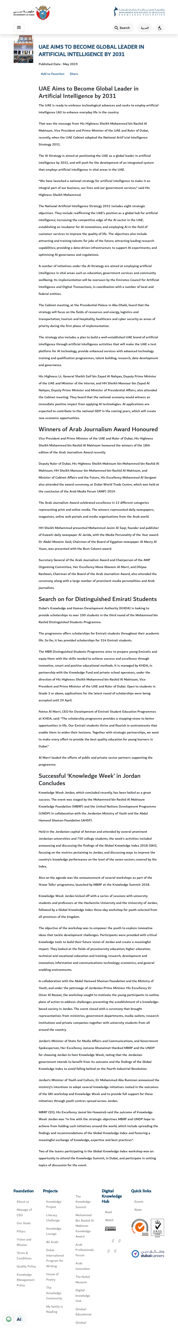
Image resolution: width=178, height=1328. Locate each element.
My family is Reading (54, 1309)
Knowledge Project (53, 1204)
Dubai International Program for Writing (55, 1258)
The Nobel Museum (83, 1279)
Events (138, 1201)
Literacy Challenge (53, 1217)
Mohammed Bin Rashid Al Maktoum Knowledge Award (85, 1225)
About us (23, 1201)
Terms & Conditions (24, 1255)
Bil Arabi (52, 1242)
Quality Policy (26, 1266)
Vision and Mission (24, 1242)
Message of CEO (24, 1212)
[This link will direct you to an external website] (31, 12)
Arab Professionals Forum (85, 1250)
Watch (109, 1220)
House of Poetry (52, 1277)
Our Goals (24, 1223)
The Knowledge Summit (83, 1202)
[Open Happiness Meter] (8, 1319)
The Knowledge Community (54, 1293)
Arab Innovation (83, 1266)
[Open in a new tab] (19, 1319)
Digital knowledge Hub (83, 1296)
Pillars (21, 1231)
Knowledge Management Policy (25, 1280)
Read (108, 1212)
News (138, 1209)
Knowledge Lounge (53, 1231)
